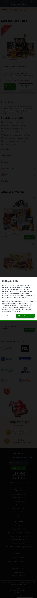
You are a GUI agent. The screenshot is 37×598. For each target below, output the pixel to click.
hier (20, 311)
